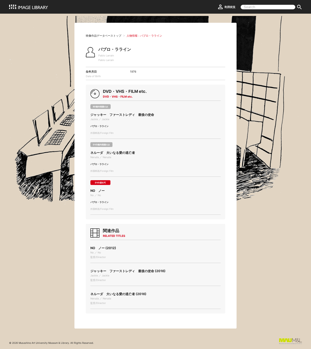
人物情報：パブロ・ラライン (144, 35)
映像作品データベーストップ (103, 35)
